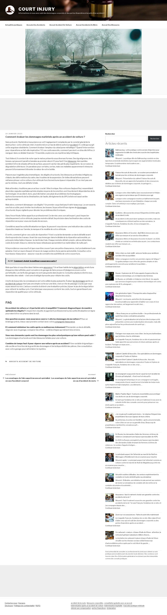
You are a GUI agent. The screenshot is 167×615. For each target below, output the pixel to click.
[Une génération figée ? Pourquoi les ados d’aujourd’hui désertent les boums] (109, 296)
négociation (78, 267)
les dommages (79, 281)
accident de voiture (13, 284)
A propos (21, 603)
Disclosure (9, 606)
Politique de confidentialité (24, 606)
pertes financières (99, 608)
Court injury (37, 9)
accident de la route (78, 603)
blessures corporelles (95, 603)
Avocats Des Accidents (35, 25)
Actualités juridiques (13, 25)
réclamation (111, 608)
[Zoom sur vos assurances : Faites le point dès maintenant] (109, 518)
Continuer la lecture (112, 166)
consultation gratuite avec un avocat (118, 603)
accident (74, 145)
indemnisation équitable (113, 606)
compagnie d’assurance (64, 322)
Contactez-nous (11, 603)
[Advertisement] (83, 114)
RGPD (38, 606)
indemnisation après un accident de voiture (87, 606)
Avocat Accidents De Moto (86, 25)
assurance (48, 267)
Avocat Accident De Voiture (60, 25)
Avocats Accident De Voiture (25, 361)
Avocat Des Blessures (110, 25)
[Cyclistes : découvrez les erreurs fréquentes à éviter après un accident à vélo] (109, 216)
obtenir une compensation (81, 608)
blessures (72, 161)
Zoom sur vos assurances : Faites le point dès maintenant (137, 515)
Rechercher (110, 134)
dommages (82, 207)
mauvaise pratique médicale (134, 606)
